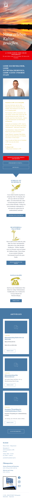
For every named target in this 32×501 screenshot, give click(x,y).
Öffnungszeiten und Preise (16, 263)
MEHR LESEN (10, 350)
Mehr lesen (16, 300)
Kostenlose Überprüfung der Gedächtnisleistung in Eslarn (13, 410)
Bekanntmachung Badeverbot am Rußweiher (14, 338)
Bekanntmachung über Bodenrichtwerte (11, 376)
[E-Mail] (19, 486)
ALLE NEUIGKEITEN (16, 431)
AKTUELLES (16, 167)
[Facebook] (19, 477)
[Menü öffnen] (28, 6)
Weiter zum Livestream (16, 215)
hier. (18, 381)
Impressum (11, 496)
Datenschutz (5, 496)
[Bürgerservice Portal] (9, 483)
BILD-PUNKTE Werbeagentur (13, 495)
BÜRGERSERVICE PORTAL (16, 163)
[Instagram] (19, 482)
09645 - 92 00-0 (10, 453)
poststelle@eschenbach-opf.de (9, 457)
